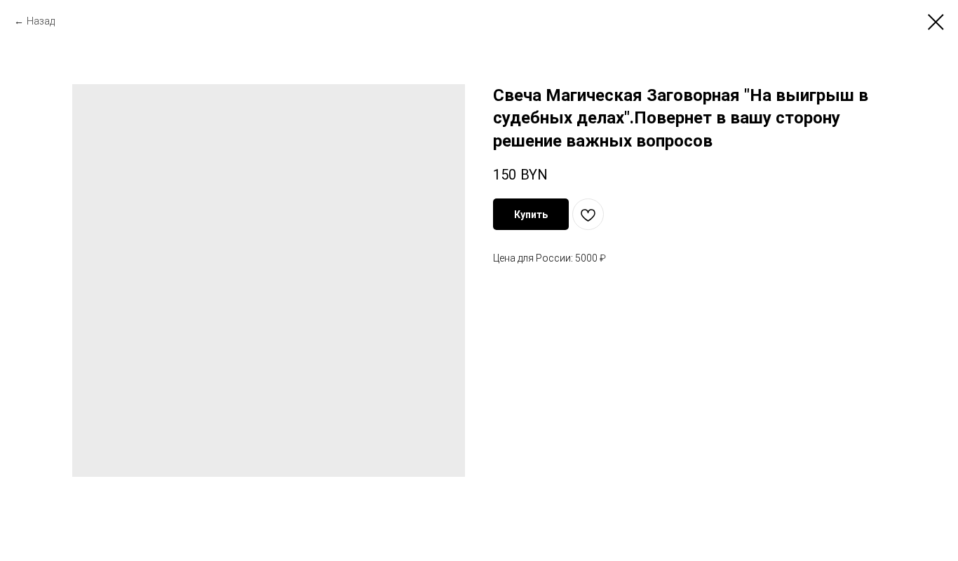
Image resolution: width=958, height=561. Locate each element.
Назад (41, 21)
